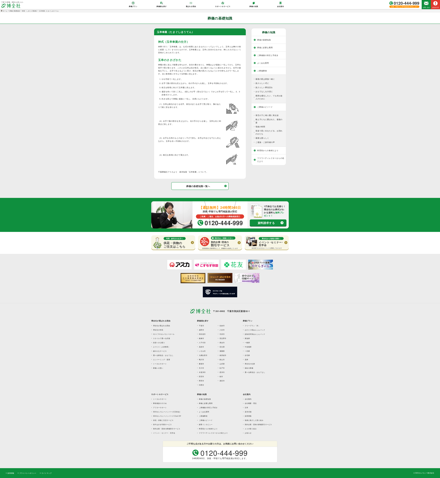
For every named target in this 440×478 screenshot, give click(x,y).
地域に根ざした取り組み (254, 420)
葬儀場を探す (162, 6)
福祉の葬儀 (249, 368)
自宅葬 (247, 355)
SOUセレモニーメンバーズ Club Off (167, 416)
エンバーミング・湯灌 (161, 359)
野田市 (201, 381)
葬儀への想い (158, 368)
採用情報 (248, 416)
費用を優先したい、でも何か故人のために (269, 97)
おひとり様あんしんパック (255, 330)
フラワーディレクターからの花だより (270, 159)
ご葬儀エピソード (265, 107)
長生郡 (222, 347)
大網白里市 (203, 355)
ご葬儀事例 (262, 70)
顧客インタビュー (205, 424)
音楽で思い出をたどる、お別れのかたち (269, 132)
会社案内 (280, 6)
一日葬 (247, 351)
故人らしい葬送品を (264, 87)
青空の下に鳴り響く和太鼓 (267, 115)
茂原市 (201, 347)
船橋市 (201, 338)
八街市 (222, 330)
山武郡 (222, 364)
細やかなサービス (160, 351)
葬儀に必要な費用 (265, 47)
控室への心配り (159, 342)
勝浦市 (201, 364)
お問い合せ (426, 7)
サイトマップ (46, 473)
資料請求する (266, 223)
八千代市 (202, 342)
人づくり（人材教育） (161, 347)
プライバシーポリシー (27, 473)
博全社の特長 (158, 330)
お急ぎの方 (435, 7)
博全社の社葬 (250, 364)
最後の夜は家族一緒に (265, 79)
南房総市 (223, 355)
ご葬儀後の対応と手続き (267, 55)
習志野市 (223, 338)
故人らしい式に (262, 83)
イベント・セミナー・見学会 (164, 433)
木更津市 (202, 372)
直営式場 (248, 412)
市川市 (201, 368)
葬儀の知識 (253, 6)
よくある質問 (263, 63)
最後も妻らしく (262, 138)
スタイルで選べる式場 (161, 338)
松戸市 (222, 368)
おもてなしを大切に (264, 91)
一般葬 (247, 342)
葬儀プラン (133, 6)
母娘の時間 (260, 126)
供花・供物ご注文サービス (163, 420)
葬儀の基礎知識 (264, 39)
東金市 (222, 342)
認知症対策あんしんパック (255, 334)
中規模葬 (248, 347)
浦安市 (222, 381)
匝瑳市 (201, 376)
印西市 (201, 385)
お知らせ (248, 433)
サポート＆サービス (222, 6)
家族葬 (247, 338)
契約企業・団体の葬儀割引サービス (166, 428)
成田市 (201, 330)
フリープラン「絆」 (252, 325)
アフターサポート (160, 407)
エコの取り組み (251, 428)
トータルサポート (160, 364)
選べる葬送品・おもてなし (163, 355)
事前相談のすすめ (160, 403)
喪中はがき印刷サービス (162, 424)
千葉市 (201, 325)
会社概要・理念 (251, 403)
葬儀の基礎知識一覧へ (198, 186)
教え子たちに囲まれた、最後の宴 (269, 121)
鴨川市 (201, 359)
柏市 (221, 376)
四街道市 (202, 334)
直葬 (246, 359)
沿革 (246, 407)
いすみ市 (202, 351)
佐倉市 (222, 325)
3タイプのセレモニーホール (163, 334)
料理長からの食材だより (267, 150)
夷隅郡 (222, 351)
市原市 (222, 334)
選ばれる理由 (191, 6)
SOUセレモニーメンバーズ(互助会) (166, 412)
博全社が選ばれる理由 (161, 325)
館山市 (222, 359)
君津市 (222, 372)
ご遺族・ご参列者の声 (265, 142)
